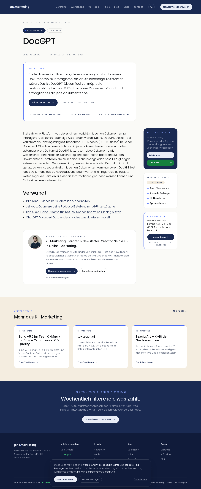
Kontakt (138, 6)
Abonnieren (159, 236)
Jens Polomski (32, 55)
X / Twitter (166, 454)
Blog (116, 6)
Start (26, 22)
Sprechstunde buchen (93, 271)
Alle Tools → (180, 311)
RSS (163, 459)
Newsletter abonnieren (176, 6)
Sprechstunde (156, 203)
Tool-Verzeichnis (158, 188)
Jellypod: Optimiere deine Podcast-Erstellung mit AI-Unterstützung (70, 206)
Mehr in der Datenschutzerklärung (96, 471)
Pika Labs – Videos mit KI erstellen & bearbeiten (58, 201)
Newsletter (100, 449)
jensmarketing (19, 7)
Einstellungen (140, 479)
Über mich (133, 449)
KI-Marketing (52, 22)
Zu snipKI (66, 454)
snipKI (131, 454)
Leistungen (67, 449)
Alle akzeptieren (65, 479)
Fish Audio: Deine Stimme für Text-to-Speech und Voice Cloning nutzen (73, 212)
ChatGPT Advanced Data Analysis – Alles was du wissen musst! (68, 217)
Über (126, 6)
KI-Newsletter (156, 198)
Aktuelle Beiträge (158, 193)
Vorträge (93, 6)
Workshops (77, 6)
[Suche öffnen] (151, 7)
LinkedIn (165, 449)
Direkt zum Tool (41, 102)
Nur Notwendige (90, 479)
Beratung (61, 6)
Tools (106, 6)
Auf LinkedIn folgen (59, 277)
